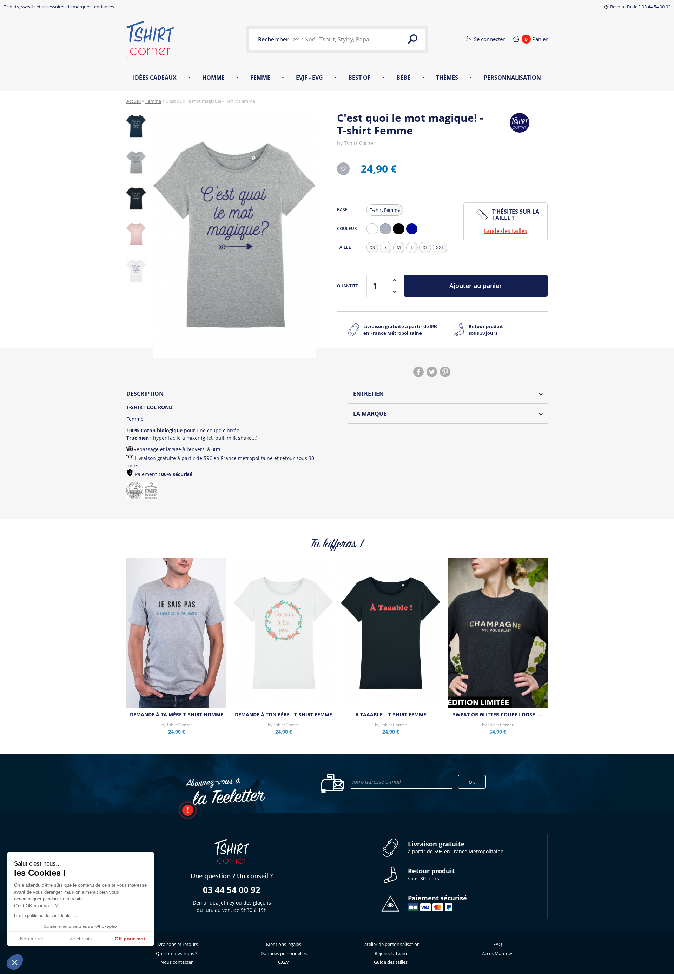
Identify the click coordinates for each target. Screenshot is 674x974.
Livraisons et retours (176, 944)
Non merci (31, 938)
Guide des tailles (505, 231)
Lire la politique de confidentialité (45, 915)
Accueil (133, 101)
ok (472, 782)
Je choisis (81, 938)
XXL (440, 247)
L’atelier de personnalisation (390, 944)
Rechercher (273, 39)
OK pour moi (130, 938)
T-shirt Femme (385, 210)
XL (425, 247)
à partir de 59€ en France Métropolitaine (455, 847)
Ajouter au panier (475, 285)
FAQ (497, 944)
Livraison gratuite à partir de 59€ (400, 329)
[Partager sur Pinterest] (445, 372)
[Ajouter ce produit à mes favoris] (343, 168)
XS (372, 247)
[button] (14, 962)
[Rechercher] (412, 39)
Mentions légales (283, 944)
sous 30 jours (431, 874)
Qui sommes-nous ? (176, 953)
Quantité (347, 286)
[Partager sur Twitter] (432, 372)
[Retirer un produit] (394, 291)
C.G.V (283, 962)
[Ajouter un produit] (394, 280)
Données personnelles (283, 953)
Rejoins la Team (391, 953)
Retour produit (486, 329)
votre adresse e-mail (376, 782)
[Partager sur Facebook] (418, 372)
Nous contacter (176, 962)
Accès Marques (497, 953)
